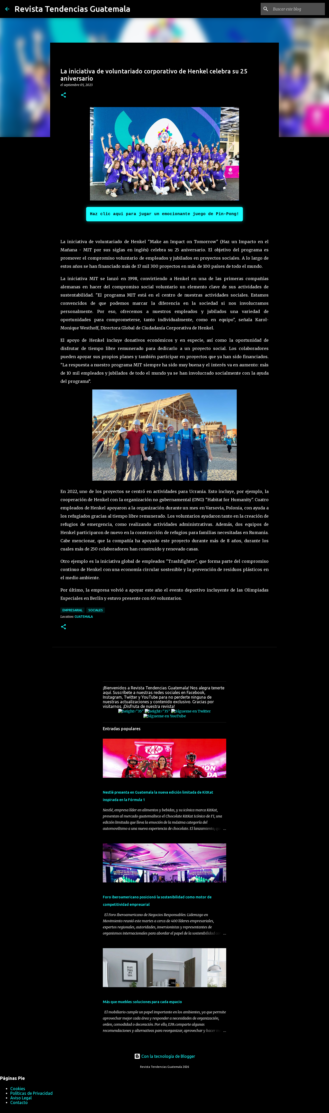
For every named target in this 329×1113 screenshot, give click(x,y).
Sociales (95, 610)
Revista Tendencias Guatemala (72, 8)
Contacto (19, 1102)
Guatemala (84, 616)
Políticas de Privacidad (31, 1093)
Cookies (17, 1088)
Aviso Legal (21, 1098)
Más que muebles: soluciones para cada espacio (142, 1002)
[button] (63, 95)
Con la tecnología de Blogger (167, 1056)
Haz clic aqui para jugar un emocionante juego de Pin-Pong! (164, 214)
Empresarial (72, 610)
